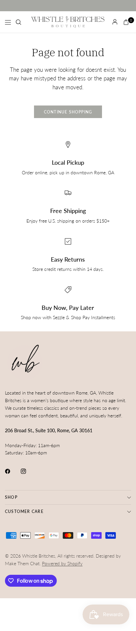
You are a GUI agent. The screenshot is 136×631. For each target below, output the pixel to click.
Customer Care (24, 511)
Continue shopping (68, 111)
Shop (11, 497)
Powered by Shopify (62, 563)
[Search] (18, 22)
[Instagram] (28, 471)
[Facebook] (12, 471)
